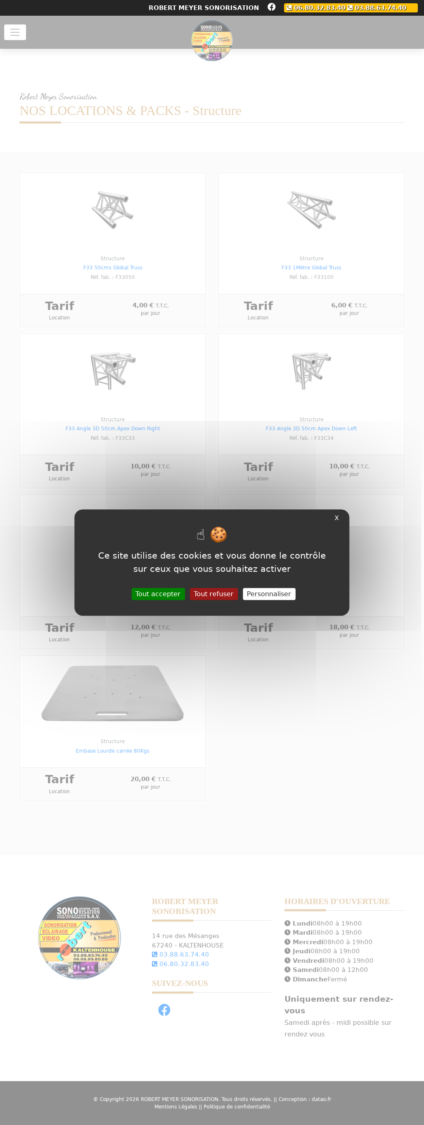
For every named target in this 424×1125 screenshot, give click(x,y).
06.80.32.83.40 (318, 7)
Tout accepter (158, 594)
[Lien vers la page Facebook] (271, 8)
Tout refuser (214, 594)
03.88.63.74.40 (379, 7)
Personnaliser (269, 594)
